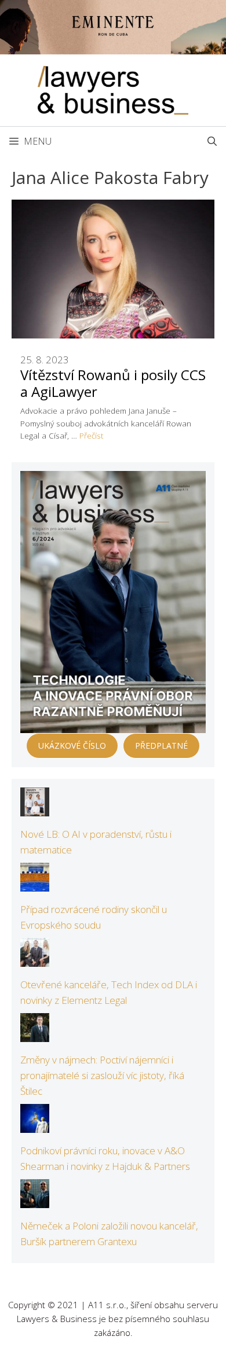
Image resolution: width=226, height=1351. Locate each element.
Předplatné (161, 745)
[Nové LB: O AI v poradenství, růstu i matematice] (34, 808)
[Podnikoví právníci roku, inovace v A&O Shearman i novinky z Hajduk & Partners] (34, 1125)
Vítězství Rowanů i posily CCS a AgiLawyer (113, 383)
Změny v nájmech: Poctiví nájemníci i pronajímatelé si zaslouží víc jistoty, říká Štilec (102, 1075)
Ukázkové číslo (72, 745)
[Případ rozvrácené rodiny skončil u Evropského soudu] (34, 883)
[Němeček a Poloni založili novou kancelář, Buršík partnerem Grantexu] (34, 1199)
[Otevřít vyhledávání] (212, 141)
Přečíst (91, 435)
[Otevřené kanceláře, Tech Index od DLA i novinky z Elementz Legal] (34, 959)
